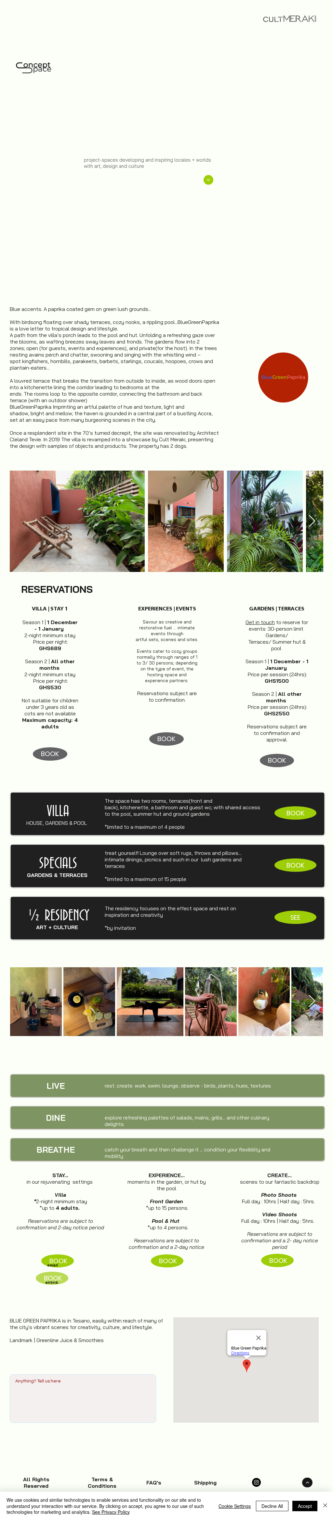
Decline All (272, 1506)
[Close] (325, 1506)
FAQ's (153, 1482)
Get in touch (260, 622)
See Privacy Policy (111, 1512)
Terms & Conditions (102, 1482)
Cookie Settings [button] (235, 1506)
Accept (305, 1506)
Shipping (205, 1482)
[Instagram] (256, 1482)
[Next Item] (312, 521)
